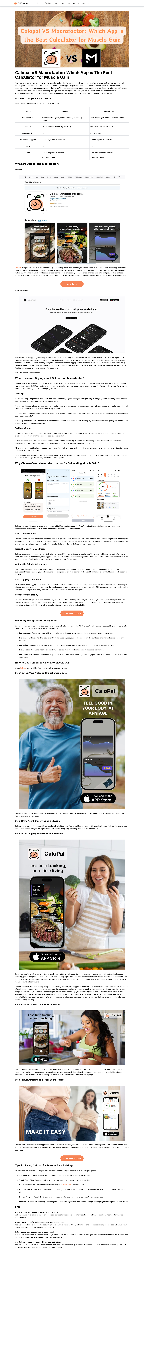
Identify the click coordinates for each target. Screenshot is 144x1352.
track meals (67, 1185)
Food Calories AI (51, 3)
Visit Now (72, 284)
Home (39, 3)
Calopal (23, 668)
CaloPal (18, 268)
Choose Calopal (72, 613)
